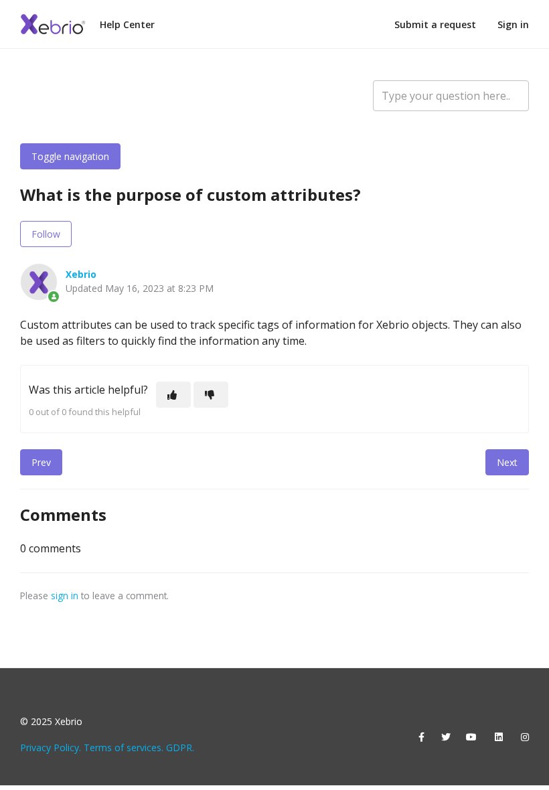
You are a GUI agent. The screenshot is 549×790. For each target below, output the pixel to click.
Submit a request (435, 24)
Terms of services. (123, 747)
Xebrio (81, 274)
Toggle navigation (70, 156)
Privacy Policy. (50, 747)
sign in (64, 595)
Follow (45, 234)
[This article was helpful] (173, 395)
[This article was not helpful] (210, 395)
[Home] (53, 24)
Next (507, 462)
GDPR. (180, 747)
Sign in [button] (513, 24)
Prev (41, 462)
